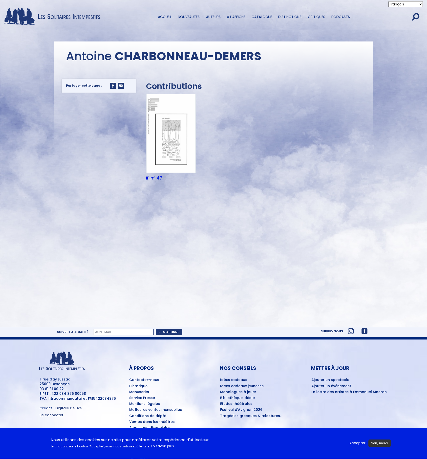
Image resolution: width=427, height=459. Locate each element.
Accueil (165, 16)
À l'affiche (236, 16)
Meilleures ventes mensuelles (155, 410)
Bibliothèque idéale (237, 398)
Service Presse (142, 398)
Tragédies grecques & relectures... (251, 416)
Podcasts (340, 16)
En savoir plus (162, 446)
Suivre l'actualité (72, 332)
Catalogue (262, 16)
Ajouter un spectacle (330, 380)
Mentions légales (144, 404)
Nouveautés (189, 16)
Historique (138, 386)
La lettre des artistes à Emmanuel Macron (349, 392)
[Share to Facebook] (113, 86)
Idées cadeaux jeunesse (242, 386)
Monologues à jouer (238, 392)
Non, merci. (380, 443)
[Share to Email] (121, 86)
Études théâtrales (236, 404)
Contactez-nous (144, 380)
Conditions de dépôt (148, 416)
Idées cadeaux (233, 380)
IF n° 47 (154, 178)
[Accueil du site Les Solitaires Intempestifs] (54, 17)
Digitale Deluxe (68, 408)
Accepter (357, 443)
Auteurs (213, 16)
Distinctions (289, 16)
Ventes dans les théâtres (152, 422)
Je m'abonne (169, 332)
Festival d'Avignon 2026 (241, 410)
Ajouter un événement (331, 386)
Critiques (316, 16)
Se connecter (52, 415)
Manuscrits (139, 392)
